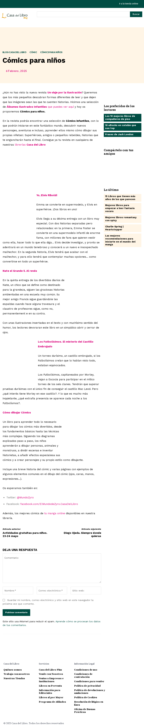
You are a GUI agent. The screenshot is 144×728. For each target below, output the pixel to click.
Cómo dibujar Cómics (17, 412)
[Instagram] (5, 4)
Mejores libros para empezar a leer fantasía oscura (120, 208)
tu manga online (54, 513)
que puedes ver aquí (41, 106)
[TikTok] (13, 4)
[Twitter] (21, 4)
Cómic (33, 52)
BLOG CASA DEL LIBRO (14, 52)
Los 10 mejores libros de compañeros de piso (120, 117)
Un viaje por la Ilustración (64, 92)
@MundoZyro (25, 497)
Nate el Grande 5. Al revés (20, 270)
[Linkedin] (123, 664)
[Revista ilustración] (52, 170)
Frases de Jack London (119, 134)
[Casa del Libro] (15, 17)
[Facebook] (109, 167)
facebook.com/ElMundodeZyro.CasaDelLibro (49, 504)
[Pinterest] (130, 167)
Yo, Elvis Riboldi (46, 195)
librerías (30, 144)
